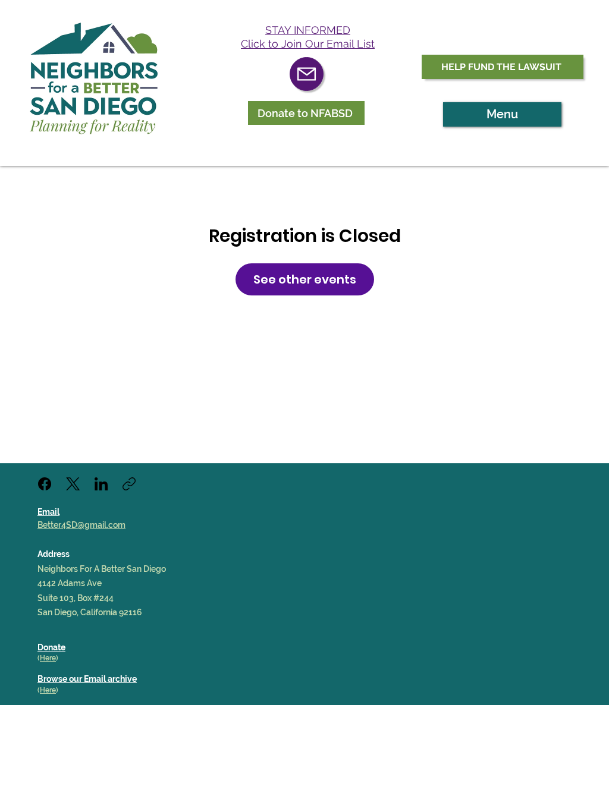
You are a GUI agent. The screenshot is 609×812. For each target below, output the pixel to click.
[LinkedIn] (101, 483)
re (52, 690)
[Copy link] (129, 483)
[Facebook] (44, 483)
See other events (304, 279)
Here (48, 658)
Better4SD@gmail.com (81, 525)
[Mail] (307, 74)
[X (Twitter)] (73, 483)
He (44, 690)
